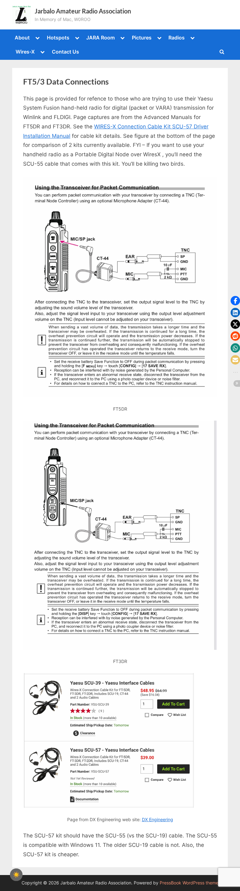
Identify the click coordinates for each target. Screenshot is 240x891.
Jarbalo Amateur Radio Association (83, 11)
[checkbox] (16, 874)
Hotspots (58, 37)
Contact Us (65, 52)
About (22, 37)
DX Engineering (157, 819)
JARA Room (100, 37)
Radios (176, 37)
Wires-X (25, 52)
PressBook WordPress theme (189, 882)
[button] (235, 300)
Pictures (142, 37)
